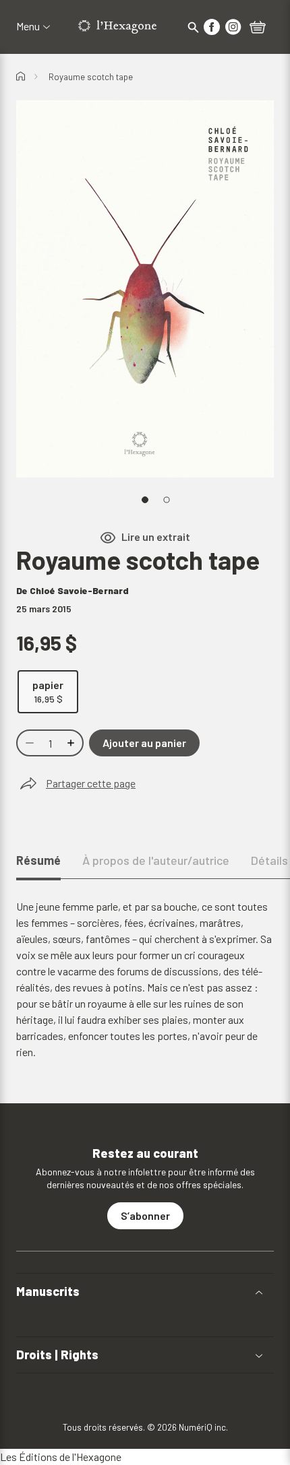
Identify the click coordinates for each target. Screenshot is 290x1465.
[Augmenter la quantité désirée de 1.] (72, 743)
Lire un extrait (155, 537)
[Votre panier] (257, 28)
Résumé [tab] (38, 860)
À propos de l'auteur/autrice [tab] (155, 860)
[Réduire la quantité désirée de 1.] (28, 743)
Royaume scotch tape (91, 76)
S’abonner (145, 1215)
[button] (145, 1291)
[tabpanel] (145, 979)
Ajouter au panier (144, 742)
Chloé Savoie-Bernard (79, 590)
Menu (28, 26)
